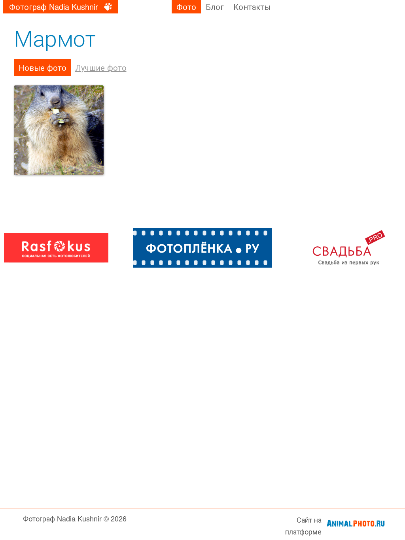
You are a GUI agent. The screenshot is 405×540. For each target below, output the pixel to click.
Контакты (252, 6)
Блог (215, 6)
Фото (186, 6)
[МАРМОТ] (59, 130)
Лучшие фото (101, 67)
